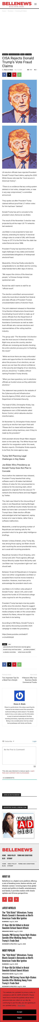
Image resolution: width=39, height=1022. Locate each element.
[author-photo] (19, 701)
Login (34, 741)
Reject (19, 1018)
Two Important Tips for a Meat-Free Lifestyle (10, 679)
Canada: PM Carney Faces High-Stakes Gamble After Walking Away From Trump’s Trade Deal (19, 937)
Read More (21, 1005)
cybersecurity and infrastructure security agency (16, 647)
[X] (9, 74)
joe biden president (29, 649)
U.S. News (28, 54)
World (22, 54)
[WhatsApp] (19, 74)
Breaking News (7, 931)
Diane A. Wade (8, 70)
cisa (9, 644)
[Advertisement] (19, 32)
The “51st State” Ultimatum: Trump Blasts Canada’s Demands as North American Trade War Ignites (17, 915)
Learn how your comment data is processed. (18, 772)
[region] (19, 1005)
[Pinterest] (14, 74)
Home (4, 11)
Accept (19, 1012)
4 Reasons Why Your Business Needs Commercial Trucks (29, 680)
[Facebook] (4, 74)
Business (10, 11)
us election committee (9, 652)
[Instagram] (10, 899)
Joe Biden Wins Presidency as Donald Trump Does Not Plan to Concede (16, 468)
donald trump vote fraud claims (12, 649)
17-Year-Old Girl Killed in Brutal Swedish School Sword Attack (15, 926)
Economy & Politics (21, 11)
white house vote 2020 (24, 652)
